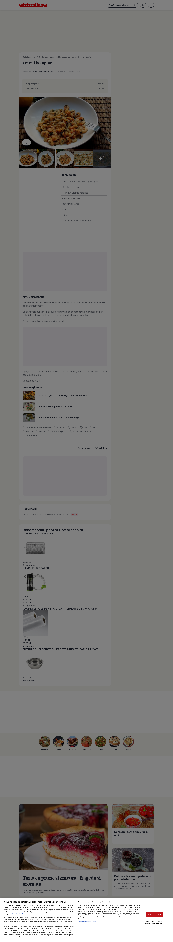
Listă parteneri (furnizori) (87, 921)
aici (39, 928)
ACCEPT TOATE (154, 914)
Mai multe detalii (17, 914)
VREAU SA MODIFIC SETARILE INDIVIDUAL (154, 922)
